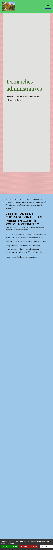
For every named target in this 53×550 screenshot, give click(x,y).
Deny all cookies (29, 547)
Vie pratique (21, 96)
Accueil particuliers (13, 199)
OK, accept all (10, 547)
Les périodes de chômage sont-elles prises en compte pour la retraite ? (26, 205)
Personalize (46, 547)
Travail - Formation (32, 199)
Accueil (10, 96)
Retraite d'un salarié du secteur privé (20, 202)
